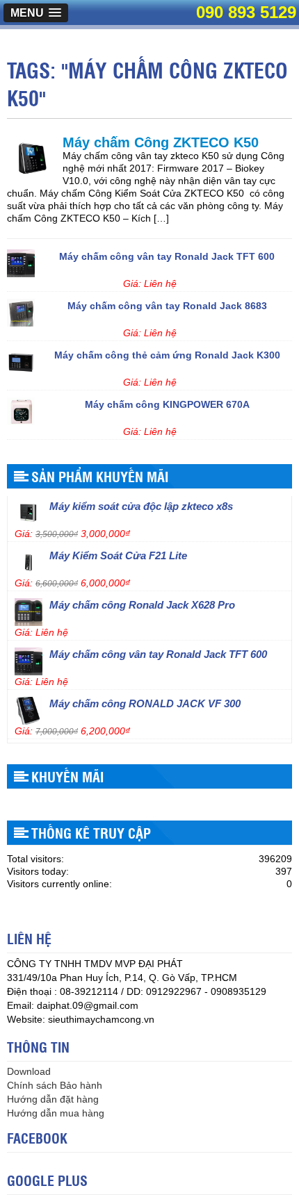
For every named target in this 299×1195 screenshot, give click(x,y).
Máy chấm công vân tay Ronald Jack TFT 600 (167, 253)
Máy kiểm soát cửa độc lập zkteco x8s (141, 503)
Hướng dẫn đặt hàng (53, 1099)
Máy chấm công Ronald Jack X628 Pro (142, 602)
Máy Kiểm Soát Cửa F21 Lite (118, 553)
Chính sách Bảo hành (54, 1085)
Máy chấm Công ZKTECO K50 (161, 142)
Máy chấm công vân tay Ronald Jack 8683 (167, 302)
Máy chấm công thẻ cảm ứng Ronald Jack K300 (167, 352)
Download (29, 1071)
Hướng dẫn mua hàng (55, 1113)
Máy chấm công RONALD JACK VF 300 (145, 701)
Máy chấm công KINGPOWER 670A (167, 401)
